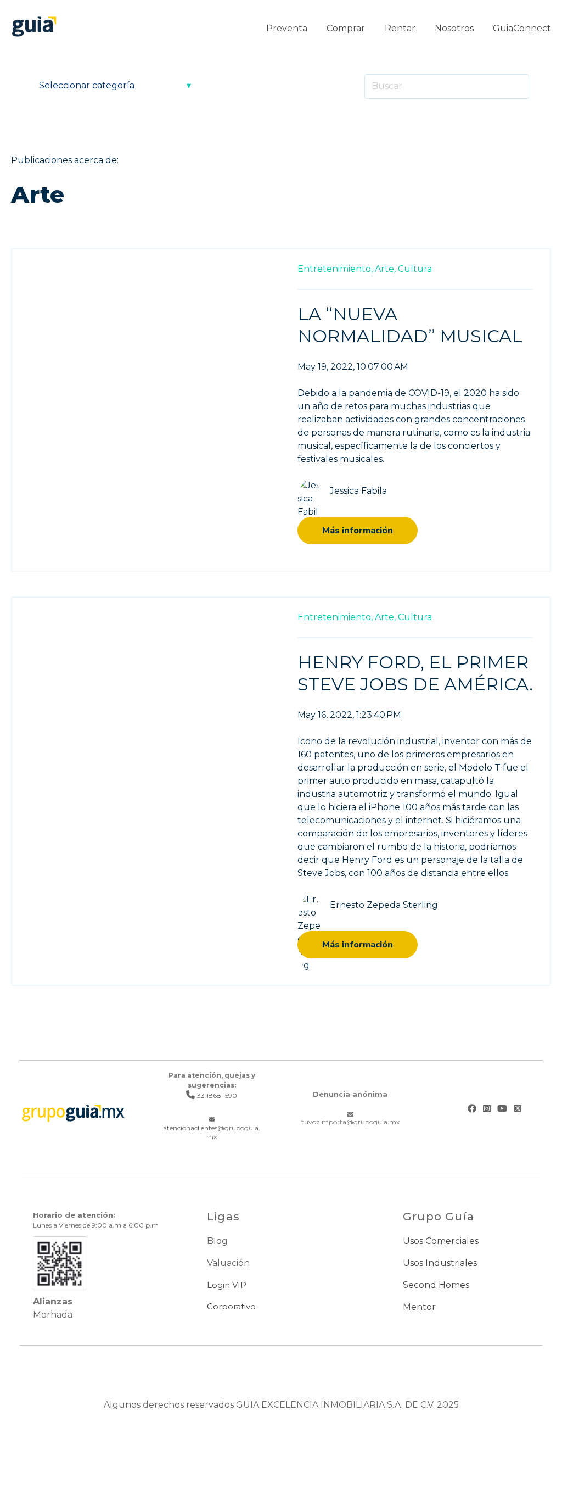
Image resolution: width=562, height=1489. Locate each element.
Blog (217, 1241)
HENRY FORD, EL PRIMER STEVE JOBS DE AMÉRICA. (415, 673)
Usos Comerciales (441, 1241)
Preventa (286, 28)
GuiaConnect (522, 28)
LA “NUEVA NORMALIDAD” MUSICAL (409, 325)
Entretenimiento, (335, 269)
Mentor (419, 1307)
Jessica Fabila (358, 491)
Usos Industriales (440, 1263)
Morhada (52, 1314)
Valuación (228, 1263)
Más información (357, 531)
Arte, (385, 269)
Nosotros (454, 28)
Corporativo (231, 1306)
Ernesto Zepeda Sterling (384, 905)
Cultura (415, 269)
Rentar (400, 28)
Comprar (346, 28)
